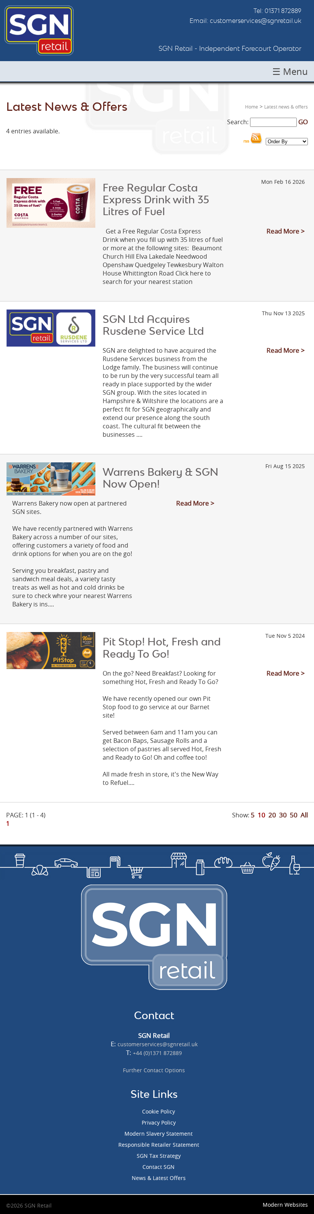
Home (251, 107)
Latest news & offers (286, 107)
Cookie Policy (158, 1111)
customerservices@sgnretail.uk (255, 20)
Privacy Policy (159, 1122)
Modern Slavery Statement (158, 1133)
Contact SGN (158, 1166)
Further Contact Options (154, 1070)
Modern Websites (285, 1204)
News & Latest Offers (159, 1178)
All (304, 814)
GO (303, 121)
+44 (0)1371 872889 (157, 1053)
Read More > (286, 231)
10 (261, 814)
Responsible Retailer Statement (158, 1144)
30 (283, 814)
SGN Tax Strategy (159, 1155)
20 (272, 814)
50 (294, 814)
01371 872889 (283, 11)
